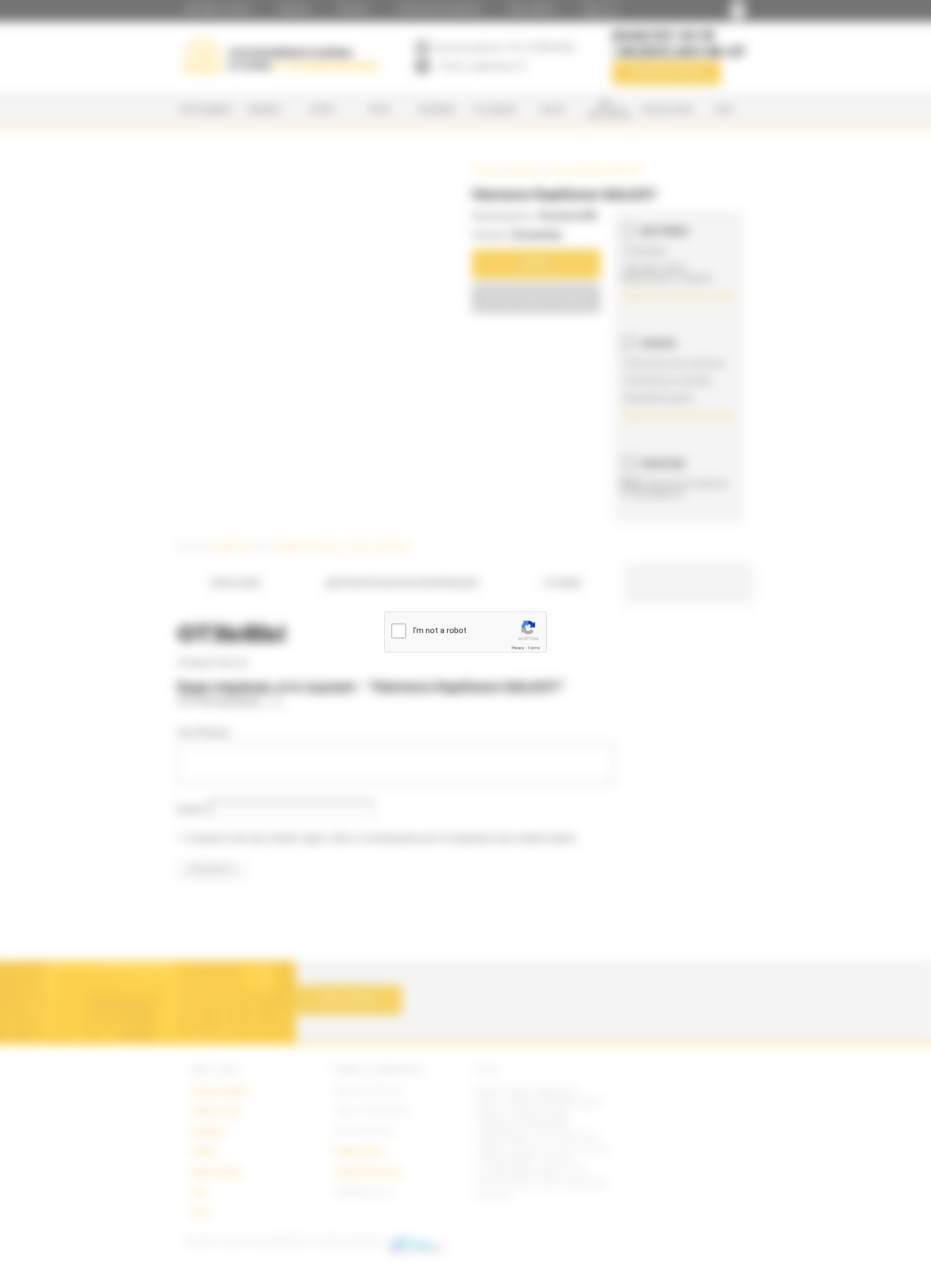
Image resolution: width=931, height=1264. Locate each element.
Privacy (517, 647)
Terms (533, 647)
